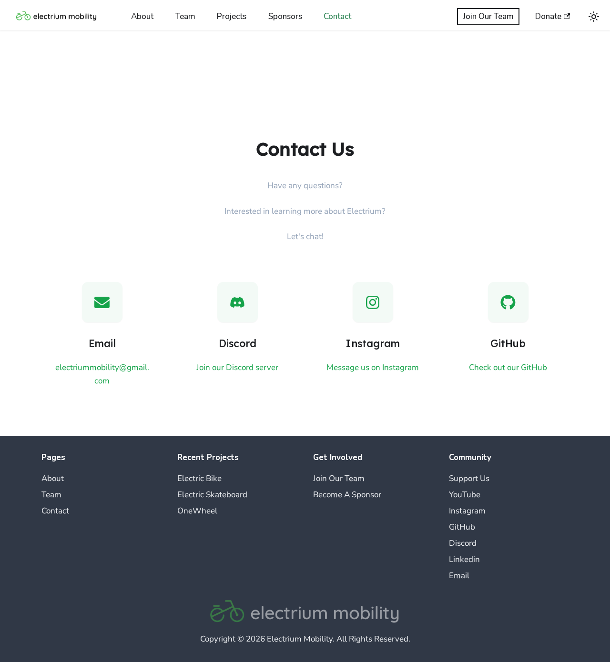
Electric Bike (199, 478)
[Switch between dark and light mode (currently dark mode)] (594, 17)
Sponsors (285, 16)
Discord (463, 543)
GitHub (462, 527)
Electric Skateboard (212, 494)
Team (185, 16)
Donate (548, 16)
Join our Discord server (237, 367)
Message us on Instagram (372, 367)
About (142, 16)
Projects (231, 16)
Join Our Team (488, 16)
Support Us (469, 478)
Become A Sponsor (347, 494)
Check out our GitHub (508, 367)
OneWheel (197, 510)
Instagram (467, 510)
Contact (337, 16)
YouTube (464, 494)
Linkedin (464, 559)
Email (459, 575)
